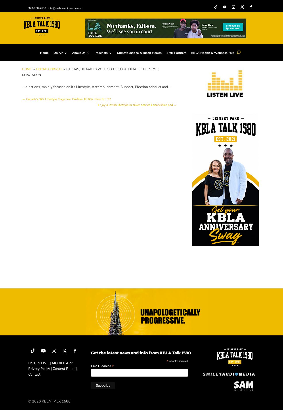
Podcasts (101, 53)
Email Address (102, 366)
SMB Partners (176, 53)
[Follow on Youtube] (224, 6)
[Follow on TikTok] (215, 6)
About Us (78, 53)
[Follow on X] (242, 6)
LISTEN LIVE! (38, 363)
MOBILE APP (62, 363)
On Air (58, 53)
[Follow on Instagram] (233, 6)
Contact (34, 374)
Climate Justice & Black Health (139, 53)
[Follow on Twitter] (64, 350)
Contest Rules (64, 368)
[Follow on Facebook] (251, 6)
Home (44, 53)
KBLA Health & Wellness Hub (212, 53)
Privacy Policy (39, 368)
